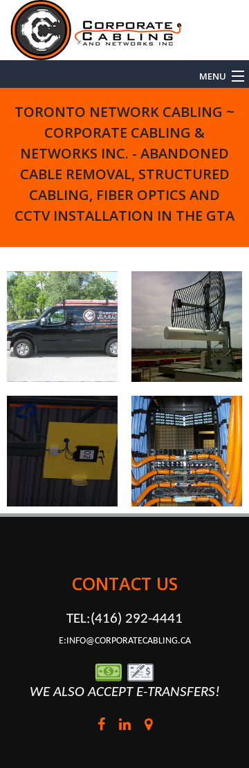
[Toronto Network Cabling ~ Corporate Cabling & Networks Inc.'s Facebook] (101, 726)
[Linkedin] (124, 726)
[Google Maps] (148, 726)
